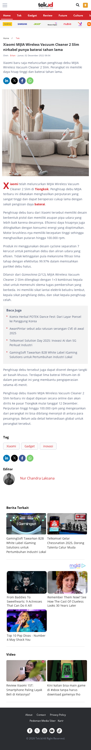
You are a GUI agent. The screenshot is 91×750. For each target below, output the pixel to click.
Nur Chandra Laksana (37, 478)
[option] (26, 533)
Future (63, 15)
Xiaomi (14, 184)
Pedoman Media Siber (43, 721)
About (28, 715)
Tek (19, 15)
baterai (39, 204)
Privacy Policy (58, 715)
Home (7, 15)
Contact (41, 715)
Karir (60, 721)
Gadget (32, 15)
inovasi (48, 446)
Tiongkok (42, 189)
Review (47, 15)
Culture (78, 15)
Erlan (13, 55)
